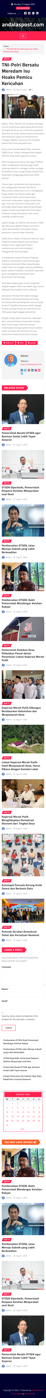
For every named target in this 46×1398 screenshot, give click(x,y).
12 (18, 1112)
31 (7, 1125)
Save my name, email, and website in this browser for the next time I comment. (20, 1018)
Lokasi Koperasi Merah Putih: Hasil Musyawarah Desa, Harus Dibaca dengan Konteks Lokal (21, 765)
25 (12, 1120)
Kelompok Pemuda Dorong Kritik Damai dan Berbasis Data (22, 887)
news (22, 343)
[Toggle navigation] (23, 36)
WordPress (36, 1390)
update (33, 343)
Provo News (16, 1393)
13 (23, 1112)
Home (6, 46)
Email (5, 1001)
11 (12, 1112)
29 (34, 1120)
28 (28, 1120)
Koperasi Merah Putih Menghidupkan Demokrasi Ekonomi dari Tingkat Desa (18, 820)
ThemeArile (30, 1393)
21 (28, 1116)
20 (23, 1116)
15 (34, 1112)
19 (18, 1116)
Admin (8, 89)
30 (39, 1120)
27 (23, 1120)
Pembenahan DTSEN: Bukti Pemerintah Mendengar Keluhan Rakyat (22, 603)
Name (5, 989)
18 (12, 1116)
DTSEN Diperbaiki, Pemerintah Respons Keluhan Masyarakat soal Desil (20, 491)
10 (7, 1112)
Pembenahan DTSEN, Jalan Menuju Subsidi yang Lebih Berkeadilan (18, 549)
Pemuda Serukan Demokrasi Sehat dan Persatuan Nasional (20, 933)
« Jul (22, 1129)
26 (18, 1120)
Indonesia (9, 343)
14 (28, 1112)
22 (34, 1116)
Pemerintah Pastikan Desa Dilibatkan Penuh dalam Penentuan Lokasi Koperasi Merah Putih (23, 655)
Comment (6, 967)
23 (39, 1116)
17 (7, 1116)
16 (39, 1112)
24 (7, 1120)
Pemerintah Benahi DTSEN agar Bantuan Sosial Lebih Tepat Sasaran (21, 436)
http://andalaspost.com (31, 364)
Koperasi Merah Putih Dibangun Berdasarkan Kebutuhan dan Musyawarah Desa (21, 711)
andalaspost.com (23, 24)
